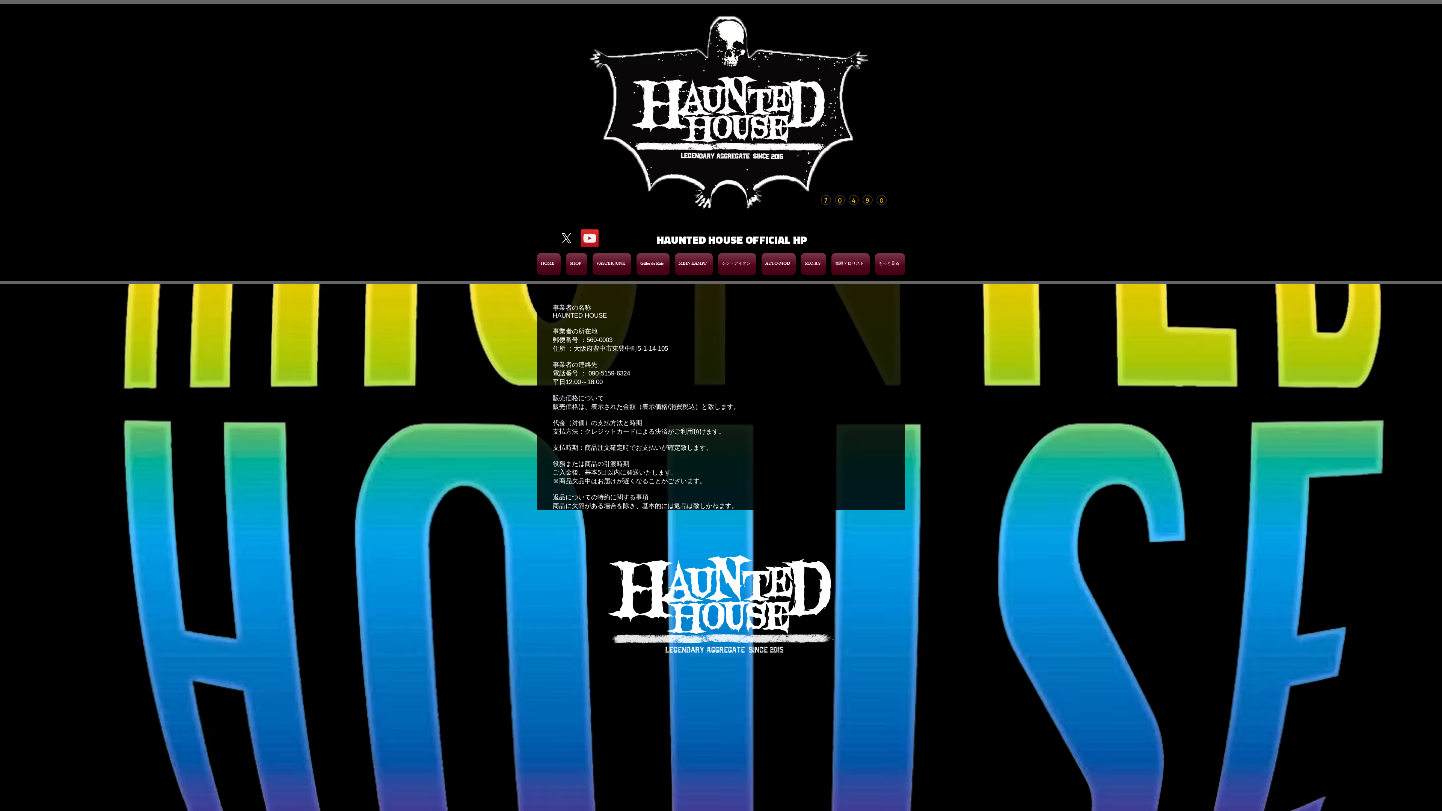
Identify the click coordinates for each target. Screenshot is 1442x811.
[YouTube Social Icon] (590, 238)
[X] (566, 238)
